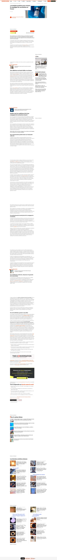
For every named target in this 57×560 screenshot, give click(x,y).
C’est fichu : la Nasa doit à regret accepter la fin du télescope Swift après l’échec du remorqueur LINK (21, 484)
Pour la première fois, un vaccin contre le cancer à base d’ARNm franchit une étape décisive (41, 478)
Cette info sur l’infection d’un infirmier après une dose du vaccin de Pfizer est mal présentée (24, 423)
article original (17, 364)
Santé (42, 3)
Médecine (45, 3)
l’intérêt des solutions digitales (20, 325)
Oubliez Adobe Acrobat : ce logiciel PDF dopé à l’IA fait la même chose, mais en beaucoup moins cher (24, 419)
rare (33, 333)
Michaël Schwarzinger (30, 361)
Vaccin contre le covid (27, 384)
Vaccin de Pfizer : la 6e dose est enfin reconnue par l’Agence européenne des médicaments (23, 435)
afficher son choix (12, 281)
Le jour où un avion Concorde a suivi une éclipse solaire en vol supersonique (40, 532)
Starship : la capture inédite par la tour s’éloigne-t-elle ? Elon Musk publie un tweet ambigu (42, 463)
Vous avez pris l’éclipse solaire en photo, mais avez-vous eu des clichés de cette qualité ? (21, 540)
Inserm (20, 362)
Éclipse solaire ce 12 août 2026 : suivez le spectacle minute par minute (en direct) (41, 509)
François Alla (31, 360)
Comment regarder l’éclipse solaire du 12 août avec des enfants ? (42, 518)
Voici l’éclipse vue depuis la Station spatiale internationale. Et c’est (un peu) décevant (21, 520)
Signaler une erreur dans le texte (14, 398)
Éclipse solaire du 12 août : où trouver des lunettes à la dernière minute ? (40, 83)
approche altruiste (25, 175)
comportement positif (17, 280)
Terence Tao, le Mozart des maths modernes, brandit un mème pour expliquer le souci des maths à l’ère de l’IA (20, 491)
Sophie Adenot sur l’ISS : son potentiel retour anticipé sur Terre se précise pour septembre (41, 86)
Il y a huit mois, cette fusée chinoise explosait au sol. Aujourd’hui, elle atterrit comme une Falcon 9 (42, 491)
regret (17, 161)
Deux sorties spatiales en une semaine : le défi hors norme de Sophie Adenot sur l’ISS (21, 471)
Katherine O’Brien (25, 44)
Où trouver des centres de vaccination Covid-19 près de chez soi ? (23, 439)
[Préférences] (50, 1)
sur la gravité (12, 161)
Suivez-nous (32, 31)
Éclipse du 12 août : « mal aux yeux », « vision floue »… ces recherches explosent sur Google (21, 527)
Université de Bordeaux (25, 360)
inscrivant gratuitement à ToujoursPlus (24, 382)
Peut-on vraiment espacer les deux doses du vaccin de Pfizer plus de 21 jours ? (24, 431)
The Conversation (23, 363)
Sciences (39, 3)
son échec (15, 226)
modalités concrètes (26, 315)
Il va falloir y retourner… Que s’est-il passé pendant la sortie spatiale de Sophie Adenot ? (42, 484)
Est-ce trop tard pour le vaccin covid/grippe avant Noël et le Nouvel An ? (22, 394)
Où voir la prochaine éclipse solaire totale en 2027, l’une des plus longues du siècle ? (20, 533)
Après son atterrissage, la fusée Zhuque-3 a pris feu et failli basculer (41, 469)
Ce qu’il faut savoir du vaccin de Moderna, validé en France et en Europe (23, 427)
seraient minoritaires (16, 74)
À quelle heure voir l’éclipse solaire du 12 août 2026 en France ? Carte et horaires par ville (43, 75)
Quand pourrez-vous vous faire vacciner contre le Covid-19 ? (23, 67)
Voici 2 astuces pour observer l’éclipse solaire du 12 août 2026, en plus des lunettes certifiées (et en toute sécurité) (41, 79)
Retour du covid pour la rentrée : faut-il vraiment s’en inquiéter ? (20, 393)
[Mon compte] (48, 1)
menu (11, 1)
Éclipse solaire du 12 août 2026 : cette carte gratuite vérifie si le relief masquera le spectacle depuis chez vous (40, 90)
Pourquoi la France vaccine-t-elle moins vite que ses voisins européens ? (23, 271)
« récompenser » (21, 281)
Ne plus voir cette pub (13, 29)
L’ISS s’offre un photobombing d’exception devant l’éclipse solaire (21, 509)
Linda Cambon (12, 360)
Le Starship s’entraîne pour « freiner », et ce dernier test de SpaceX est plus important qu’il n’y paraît (21, 478)
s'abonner (53, 1)
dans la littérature (15, 87)
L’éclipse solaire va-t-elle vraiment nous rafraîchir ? (41, 538)
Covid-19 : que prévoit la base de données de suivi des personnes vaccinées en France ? (23, 110)
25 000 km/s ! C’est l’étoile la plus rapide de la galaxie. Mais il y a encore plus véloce (21, 463)
